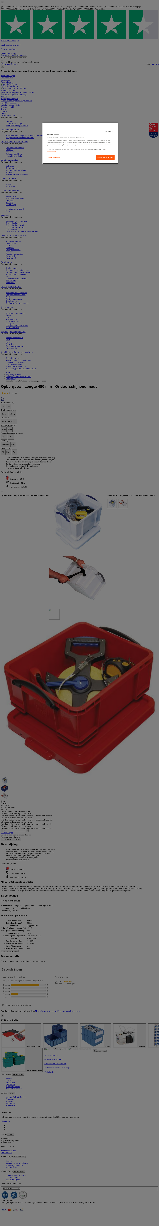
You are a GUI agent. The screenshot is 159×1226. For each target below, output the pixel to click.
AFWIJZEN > (109, 131)
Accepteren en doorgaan (105, 157)
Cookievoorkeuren (54, 157)
